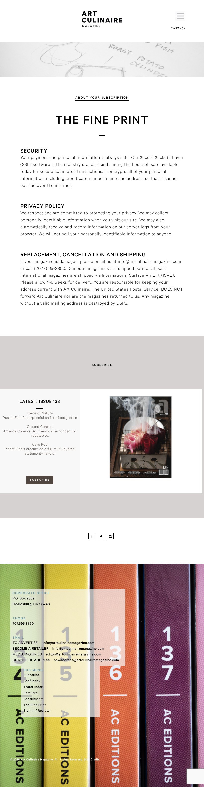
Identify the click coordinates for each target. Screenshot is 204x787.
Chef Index (32, 681)
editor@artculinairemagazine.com (73, 655)
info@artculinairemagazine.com (69, 643)
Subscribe (31, 675)
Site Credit (91, 759)
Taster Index (33, 687)
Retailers (30, 693)
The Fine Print (35, 705)
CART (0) (178, 29)
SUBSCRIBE (40, 480)
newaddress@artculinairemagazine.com (86, 660)
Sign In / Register (37, 711)
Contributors (34, 699)
